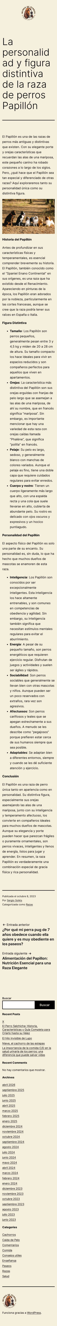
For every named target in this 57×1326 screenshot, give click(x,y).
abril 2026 (8, 1084)
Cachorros (9, 1234)
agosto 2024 (10, 1147)
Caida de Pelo (11, 1240)
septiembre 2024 (13, 1141)
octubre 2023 (11, 1198)
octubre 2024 (11, 1136)
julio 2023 (8, 1214)
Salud (5, 1276)
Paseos (6, 1265)
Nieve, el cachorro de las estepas (23, 1043)
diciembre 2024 (12, 1126)
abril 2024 (8, 1167)
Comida (7, 1250)
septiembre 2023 (13, 1204)
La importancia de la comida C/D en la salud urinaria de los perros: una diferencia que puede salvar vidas (26, 1051)
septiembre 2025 (13, 1090)
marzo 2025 (10, 1110)
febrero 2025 (10, 1115)
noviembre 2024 (13, 1131)
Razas (29, 904)
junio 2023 (9, 1219)
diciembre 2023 (12, 1188)
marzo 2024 (10, 1173)
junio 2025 (9, 1100)
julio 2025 (8, 1095)
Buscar (6, 998)
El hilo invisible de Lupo (17, 1038)
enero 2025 (9, 1121)
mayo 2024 (9, 1162)
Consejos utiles (12, 1255)
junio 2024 (9, 1157)
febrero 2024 (10, 1178)
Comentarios (10, 1245)
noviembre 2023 (12, 1193)
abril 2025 (8, 1105)
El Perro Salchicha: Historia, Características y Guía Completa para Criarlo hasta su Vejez (26, 1029)
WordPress (34, 1312)
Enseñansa (9, 1260)
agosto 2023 (10, 1209)
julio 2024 (8, 1152)
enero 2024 (9, 1183)
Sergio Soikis (14, 900)
